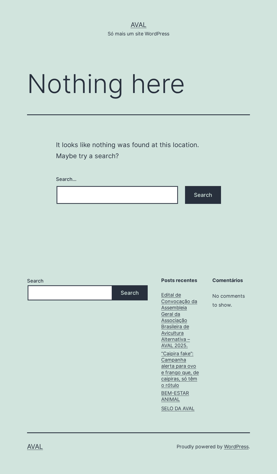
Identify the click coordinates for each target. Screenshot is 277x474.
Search (35, 281)
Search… (66, 179)
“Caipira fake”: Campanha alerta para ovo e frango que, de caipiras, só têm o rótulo (180, 369)
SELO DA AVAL (177, 408)
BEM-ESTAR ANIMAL (175, 396)
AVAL (139, 25)
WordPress (236, 446)
